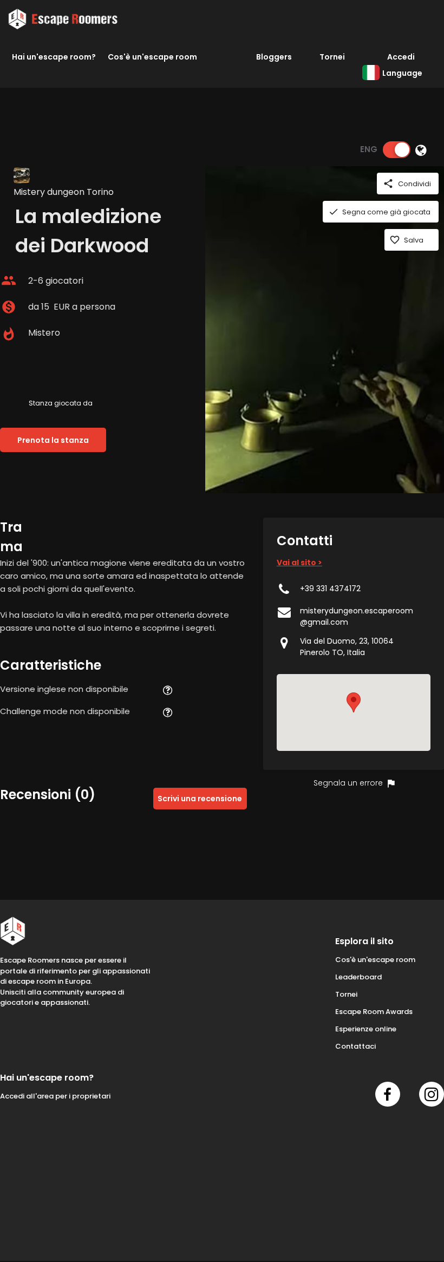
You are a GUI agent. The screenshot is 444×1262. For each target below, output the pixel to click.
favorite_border (394, 239)
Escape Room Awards (374, 1011)
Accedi (401, 56)
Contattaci (355, 1046)
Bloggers (274, 56)
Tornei (332, 56)
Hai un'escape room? (54, 56)
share (388, 183)
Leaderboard (358, 977)
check (333, 211)
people (8, 280)
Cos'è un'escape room (152, 56)
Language (402, 73)
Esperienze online (365, 1029)
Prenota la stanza (53, 440)
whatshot (8, 334)
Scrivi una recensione (200, 798)
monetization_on (8, 307)
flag (391, 783)
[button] (353, 702)
